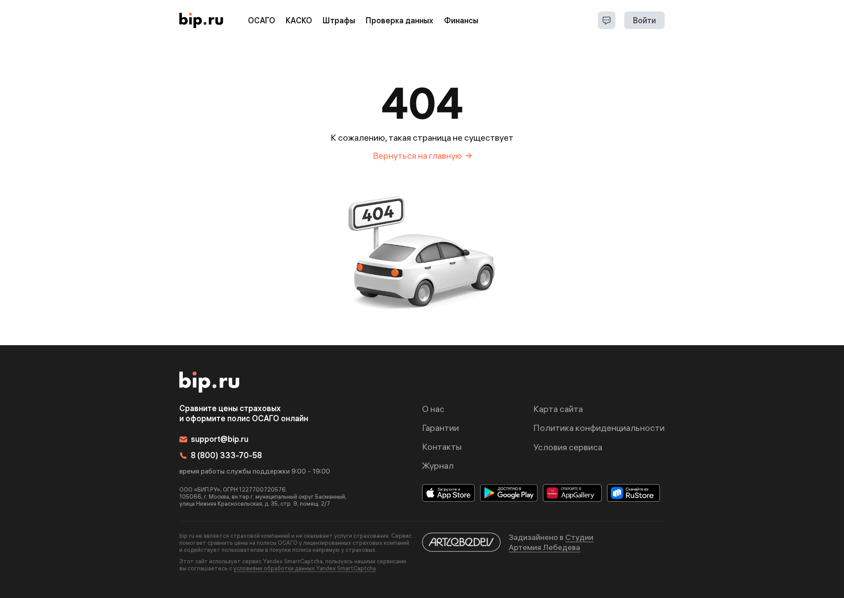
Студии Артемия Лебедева (551, 542)
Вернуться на (417, 155)
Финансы (461, 20)
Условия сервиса (567, 446)
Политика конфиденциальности (599, 427)
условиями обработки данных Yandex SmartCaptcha (304, 568)
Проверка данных (399, 20)
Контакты (442, 446)
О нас (433, 408)
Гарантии (440, 427)
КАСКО (299, 20)
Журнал (438, 465)
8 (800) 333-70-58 (226, 455)
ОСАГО (261, 20)
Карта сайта (558, 408)
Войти (644, 20)
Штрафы (339, 20)
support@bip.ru (219, 439)
